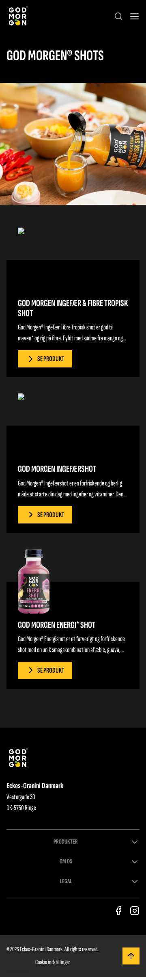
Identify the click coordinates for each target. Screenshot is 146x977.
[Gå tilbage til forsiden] (17, 16)
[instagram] (135, 911)
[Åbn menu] (134, 16)
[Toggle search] (118, 16)
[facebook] (118, 911)
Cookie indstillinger (52, 962)
